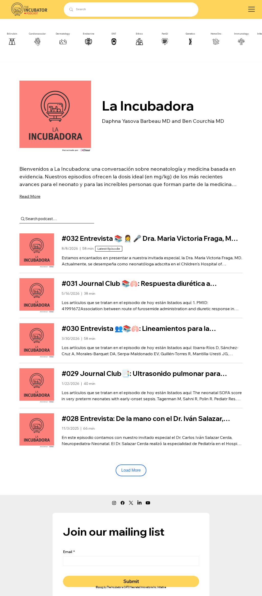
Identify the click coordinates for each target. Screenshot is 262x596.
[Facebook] (122, 502)
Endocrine (88, 33)
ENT (114, 33)
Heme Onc (216, 33)
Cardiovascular (37, 33)
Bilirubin (12, 33)
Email (69, 552)
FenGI (165, 33)
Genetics (190, 33)
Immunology (241, 33)
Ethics (139, 33)
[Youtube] (147, 502)
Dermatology (63, 33)
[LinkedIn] (139, 502)
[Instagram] (114, 502)
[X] (131, 502)
